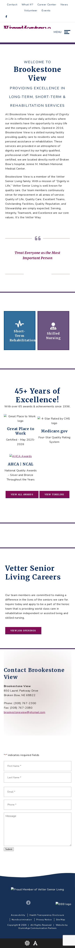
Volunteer (31, 10)
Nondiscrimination (22, 919)
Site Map (60, 919)
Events (46, 10)
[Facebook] (7, 17)
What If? (27, 4)
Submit (8, 849)
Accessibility (18, 915)
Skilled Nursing (53, 331)
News (64, 4)
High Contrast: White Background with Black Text (27, 943)
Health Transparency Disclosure (46, 915)
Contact (12, 4)
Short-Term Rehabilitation (19, 331)
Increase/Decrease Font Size (36, 943)
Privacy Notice (43, 919)
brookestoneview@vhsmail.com (24, 712)
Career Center (47, 4)
